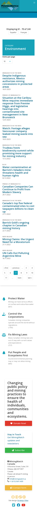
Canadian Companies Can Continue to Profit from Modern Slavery (17, 189)
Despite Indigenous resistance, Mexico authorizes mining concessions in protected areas (17, 81)
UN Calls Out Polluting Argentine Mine (15, 254)
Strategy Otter (22, 500)
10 (32, 273)
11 (6, 278)
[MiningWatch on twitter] (14, 505)
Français (24, 32)
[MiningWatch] (10, 6)
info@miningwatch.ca (17, 479)
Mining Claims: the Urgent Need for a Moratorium (18, 240)
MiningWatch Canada (15, 462)
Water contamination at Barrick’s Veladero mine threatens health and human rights (16, 171)
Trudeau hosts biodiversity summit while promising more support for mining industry (18, 152)
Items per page (8, 57)
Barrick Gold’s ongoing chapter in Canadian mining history (15, 225)
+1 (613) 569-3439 (16, 481)
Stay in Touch (14, 434)
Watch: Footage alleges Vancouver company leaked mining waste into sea (17, 132)
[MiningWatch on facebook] (18, 505)
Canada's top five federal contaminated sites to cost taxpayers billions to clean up (18, 207)
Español (13, 32)
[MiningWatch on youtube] (23, 505)
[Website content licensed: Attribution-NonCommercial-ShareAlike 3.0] (18, 497)
